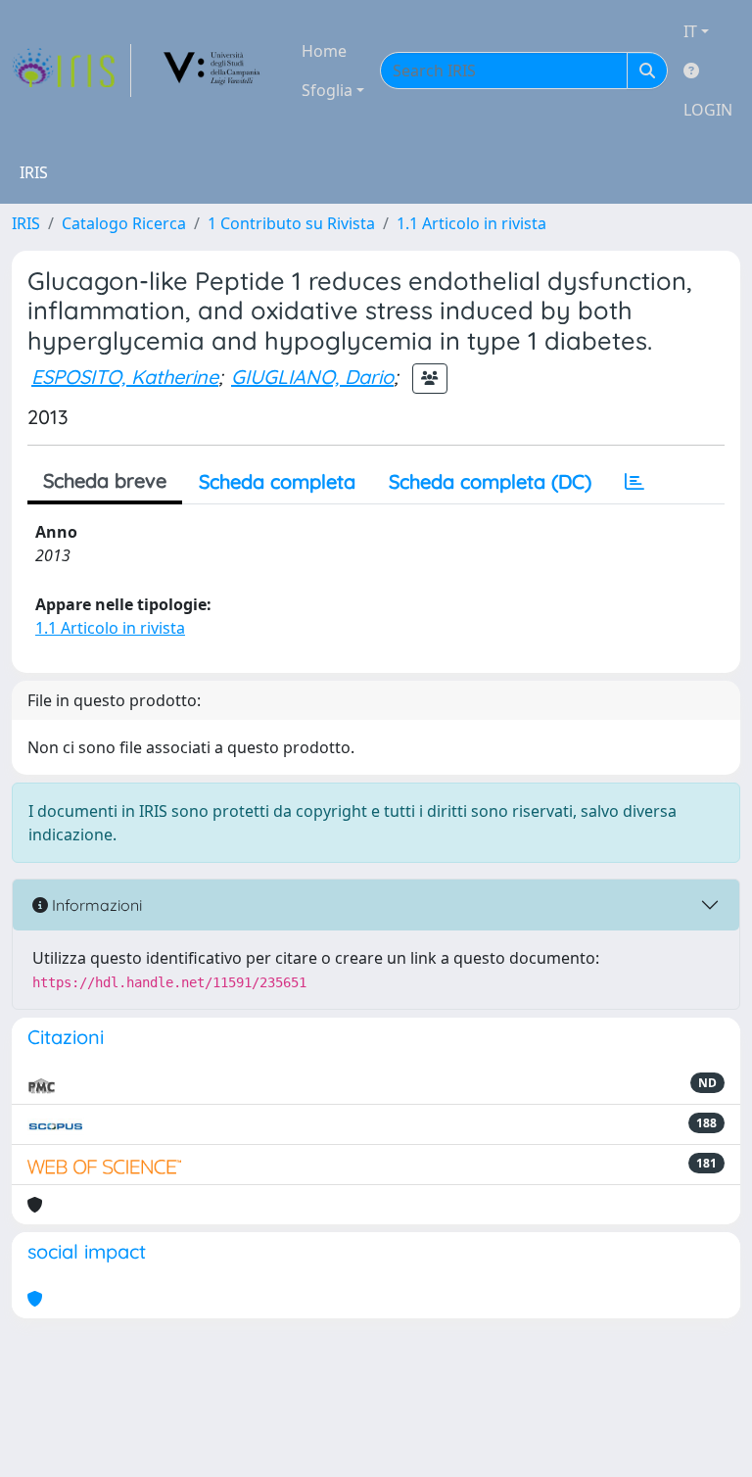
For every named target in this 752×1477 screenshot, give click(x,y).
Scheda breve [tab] (104, 480)
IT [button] (690, 31)
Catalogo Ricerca (124, 223)
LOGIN (707, 109)
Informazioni (95, 905)
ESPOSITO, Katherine (124, 376)
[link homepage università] (212, 70)
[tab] (634, 481)
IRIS (26, 223)
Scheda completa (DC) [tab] (490, 481)
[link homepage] (71, 70)
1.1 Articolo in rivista (471, 223)
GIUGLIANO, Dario (312, 376)
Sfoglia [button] (327, 90)
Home (324, 51)
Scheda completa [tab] (277, 481)
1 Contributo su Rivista (291, 223)
